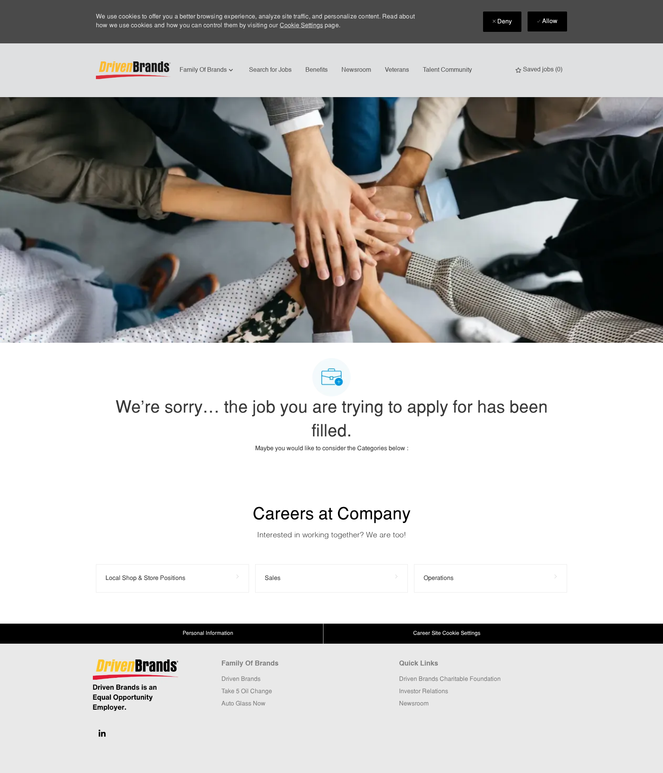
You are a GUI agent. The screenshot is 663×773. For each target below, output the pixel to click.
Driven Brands (241, 679)
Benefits (316, 70)
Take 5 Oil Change (246, 692)
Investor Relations (423, 692)
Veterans (397, 70)
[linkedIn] (102, 733)
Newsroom (356, 70)
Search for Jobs (270, 70)
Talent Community (447, 70)
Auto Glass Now (243, 704)
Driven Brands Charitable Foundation (450, 679)
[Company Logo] (134, 70)
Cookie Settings (301, 26)
